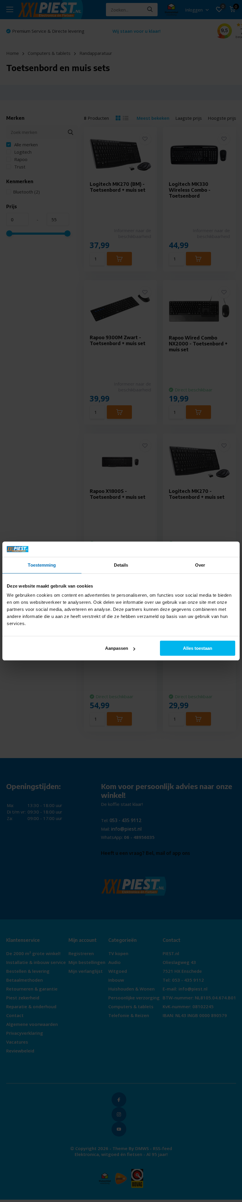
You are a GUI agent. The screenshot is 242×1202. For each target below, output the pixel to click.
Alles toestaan (197, 648)
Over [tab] (200, 565)
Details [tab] (121, 565)
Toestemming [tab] (42, 565)
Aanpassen (116, 648)
